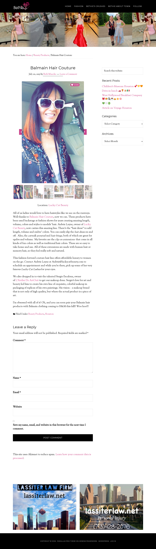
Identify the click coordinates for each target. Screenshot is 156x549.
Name (17, 378)
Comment (19, 340)
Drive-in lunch (110, 91)
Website (17, 407)
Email (17, 392)
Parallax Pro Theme (66, 541)
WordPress (103, 541)
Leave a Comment (68, 74)
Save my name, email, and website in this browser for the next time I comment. (49, 427)
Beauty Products (36, 314)
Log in (113, 541)
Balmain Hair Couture (41, 217)
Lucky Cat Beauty (58, 205)
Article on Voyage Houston (117, 108)
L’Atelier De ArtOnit (27, 280)
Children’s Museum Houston (118, 86)
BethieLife (33, 6)
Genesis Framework (88, 541)
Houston (49, 314)
